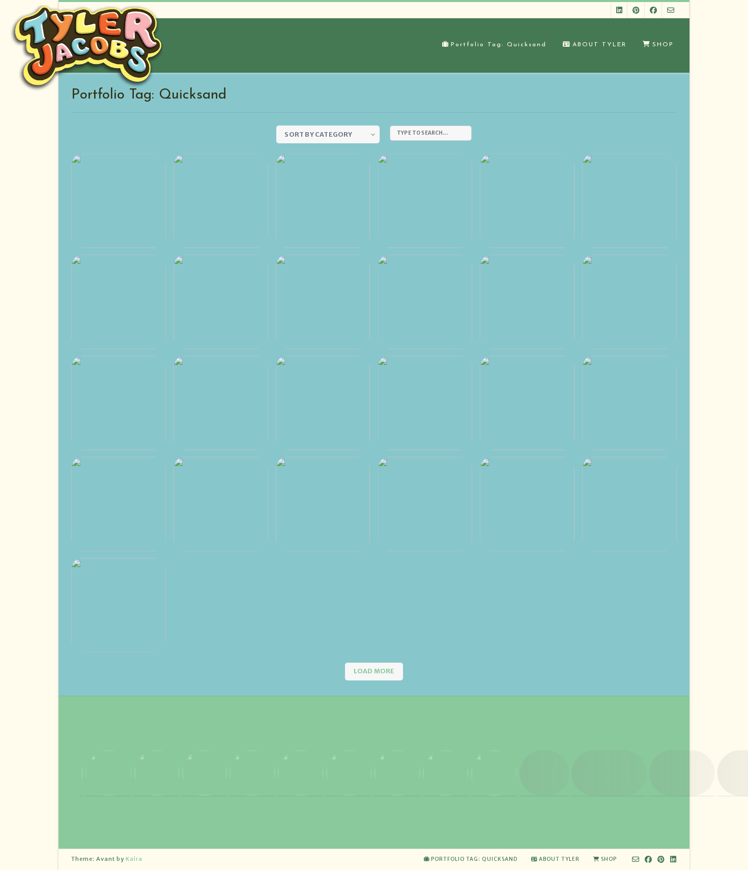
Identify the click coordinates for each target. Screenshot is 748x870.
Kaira (134, 858)
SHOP (663, 45)
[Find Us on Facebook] (653, 10)
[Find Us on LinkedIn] (619, 10)
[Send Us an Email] (670, 10)
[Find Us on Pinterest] (636, 10)
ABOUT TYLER (599, 45)
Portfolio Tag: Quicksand (498, 45)
